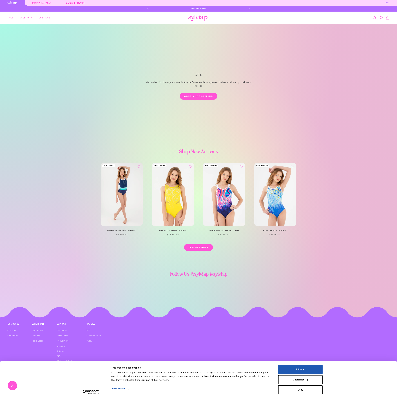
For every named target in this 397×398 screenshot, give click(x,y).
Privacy (89, 341)
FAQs (59, 356)
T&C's (88, 330)
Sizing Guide (62, 336)
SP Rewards (12, 336)
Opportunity (37, 330)
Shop (10, 17)
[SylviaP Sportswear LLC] (198, 18)
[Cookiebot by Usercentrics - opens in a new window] (90, 392)
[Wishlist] (381, 17)
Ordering (36, 336)
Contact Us (62, 330)
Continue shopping (198, 96)
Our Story (44, 17)
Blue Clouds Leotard (275, 230)
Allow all (300, 369)
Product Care (63, 341)
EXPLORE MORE (198, 247)
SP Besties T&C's (93, 336)
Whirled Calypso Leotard (224, 230)
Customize (298, 379)
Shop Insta (26, 17)
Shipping (61, 346)
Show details (118, 388)
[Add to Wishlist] (139, 166)
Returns (60, 351)
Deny (300, 389)
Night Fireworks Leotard (121, 230)
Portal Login (37, 341)
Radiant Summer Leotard (173, 230)
